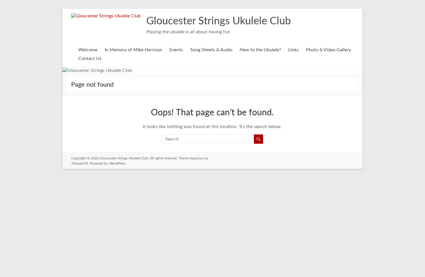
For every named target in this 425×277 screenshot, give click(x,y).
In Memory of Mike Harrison (133, 50)
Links (293, 50)
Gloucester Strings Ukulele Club (218, 21)
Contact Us (89, 58)
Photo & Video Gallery (328, 50)
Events (176, 50)
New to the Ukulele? (260, 50)
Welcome (87, 50)
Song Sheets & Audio (211, 50)
